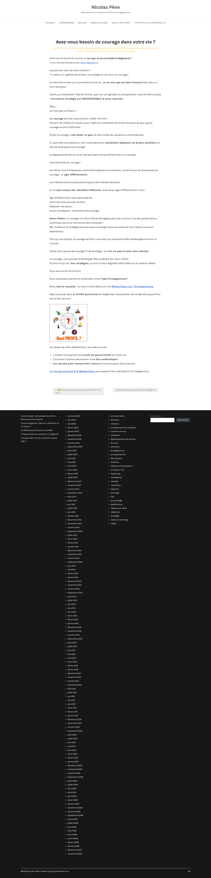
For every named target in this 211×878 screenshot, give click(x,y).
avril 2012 (71, 658)
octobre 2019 (73, 443)
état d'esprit (141, 48)
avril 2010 (71, 750)
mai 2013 (71, 608)
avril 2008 (72, 834)
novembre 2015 (74, 523)
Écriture (114, 443)
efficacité (114, 48)
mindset (80, 51)
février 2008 (73, 842)
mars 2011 (72, 708)
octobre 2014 (73, 558)
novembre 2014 (74, 554)
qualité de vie (116, 504)
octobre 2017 (73, 489)
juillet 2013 (72, 600)
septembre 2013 (75, 593)
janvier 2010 (73, 761)
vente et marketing (119, 520)
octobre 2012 (73, 635)
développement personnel (97, 48)
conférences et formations (123, 427)
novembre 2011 (74, 677)
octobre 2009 (73, 773)
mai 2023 (71, 424)
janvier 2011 (72, 715)
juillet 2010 (72, 738)
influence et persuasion (121, 466)
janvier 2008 (73, 846)
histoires (115, 462)
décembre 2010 (74, 719)
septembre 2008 (75, 815)
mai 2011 (71, 700)
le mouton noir (117, 470)
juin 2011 (71, 696)
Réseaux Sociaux (99, 23)
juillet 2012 (72, 646)
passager (115, 493)
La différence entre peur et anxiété (36, 430)
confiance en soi (118, 431)
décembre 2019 (74, 435)
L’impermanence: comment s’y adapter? (40, 434)
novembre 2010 (74, 723)
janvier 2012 (72, 669)
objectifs (100, 51)
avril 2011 (71, 704)
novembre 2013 (74, 585)
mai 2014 (71, 569)
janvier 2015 (72, 546)
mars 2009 (72, 800)
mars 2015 (72, 539)
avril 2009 (72, 796)
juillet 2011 (72, 692)
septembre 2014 (74, 562)
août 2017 (71, 496)
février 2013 (72, 619)
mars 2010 (72, 754)
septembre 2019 (74, 447)
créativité (115, 435)
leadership (152, 48)
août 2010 (72, 735)
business (79, 48)
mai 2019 (71, 462)
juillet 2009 (72, 784)
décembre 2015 (74, 520)
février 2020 (73, 427)
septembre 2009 (75, 777)
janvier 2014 (72, 577)
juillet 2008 (72, 823)
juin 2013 (71, 604)
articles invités (117, 416)
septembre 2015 (74, 531)
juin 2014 (71, 566)
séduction (115, 512)
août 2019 (71, 450)
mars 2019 (72, 470)
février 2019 (72, 474)
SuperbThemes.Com (59, 871)
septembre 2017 (74, 493)
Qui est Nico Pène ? (121, 23)
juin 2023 (71, 420)
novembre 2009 (74, 769)
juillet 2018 (72, 477)
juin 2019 (71, 458)
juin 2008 (71, 827)
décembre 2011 (74, 673)
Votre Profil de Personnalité (150, 23)
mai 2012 (71, 654)
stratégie (131, 51)
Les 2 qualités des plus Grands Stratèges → (135, 390)
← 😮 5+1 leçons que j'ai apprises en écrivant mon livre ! (78, 391)
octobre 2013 (73, 589)
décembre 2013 (74, 581)
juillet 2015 (72, 535)
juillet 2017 (72, 500)
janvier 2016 (72, 516)
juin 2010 (71, 742)
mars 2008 (72, 838)
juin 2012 (71, 650)
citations (115, 424)
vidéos (114, 523)
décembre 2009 (74, 765)
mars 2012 (72, 662)
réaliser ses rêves (118, 51)
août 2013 (72, 596)
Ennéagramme (66, 23)
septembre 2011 (74, 685)
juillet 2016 (72, 508)
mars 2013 (72, 615)
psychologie (116, 500)
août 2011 (71, 689)
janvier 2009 (73, 804)
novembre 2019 (74, 439)
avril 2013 (71, 612)
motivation (90, 51)
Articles (82, 23)
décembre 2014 (74, 550)
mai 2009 (71, 792)
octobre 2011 (73, 681)
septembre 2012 (74, 639)
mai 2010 (71, 746)
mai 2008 (71, 830)
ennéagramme (117, 450)
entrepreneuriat (127, 48)
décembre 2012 (74, 627)
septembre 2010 (75, 731)
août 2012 (71, 642)
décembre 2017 (74, 481)
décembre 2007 (74, 850)
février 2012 (72, 665)
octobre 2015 (73, 527)
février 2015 (72, 543)
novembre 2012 (74, 631)
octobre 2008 (73, 811)
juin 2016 (71, 512)
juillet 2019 (72, 454)
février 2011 (72, 711)
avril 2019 (71, 466)
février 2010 (72, 758)
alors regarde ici (88, 62)
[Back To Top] (189, 871)
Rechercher (155, 416)
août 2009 (72, 781)
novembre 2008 (74, 808)
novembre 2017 (74, 485)
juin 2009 (71, 788)
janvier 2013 (73, 623)
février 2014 (72, 573)
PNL (107, 51)
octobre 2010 (73, 727)
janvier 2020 (73, 431)
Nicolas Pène (105, 7)
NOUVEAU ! (50, 23)
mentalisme (116, 477)
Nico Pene (68, 48)
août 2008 (72, 819)
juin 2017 (71, 504)
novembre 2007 (74, 854)
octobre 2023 (73, 416)
